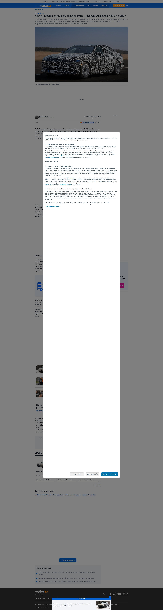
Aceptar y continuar (109, 474)
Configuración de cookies (52, 157)
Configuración (92, 474)
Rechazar (77, 474)
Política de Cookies (66, 156)
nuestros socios (69, 178)
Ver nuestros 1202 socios (52, 206)
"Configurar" (48, 184)
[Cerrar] (110, 597)
